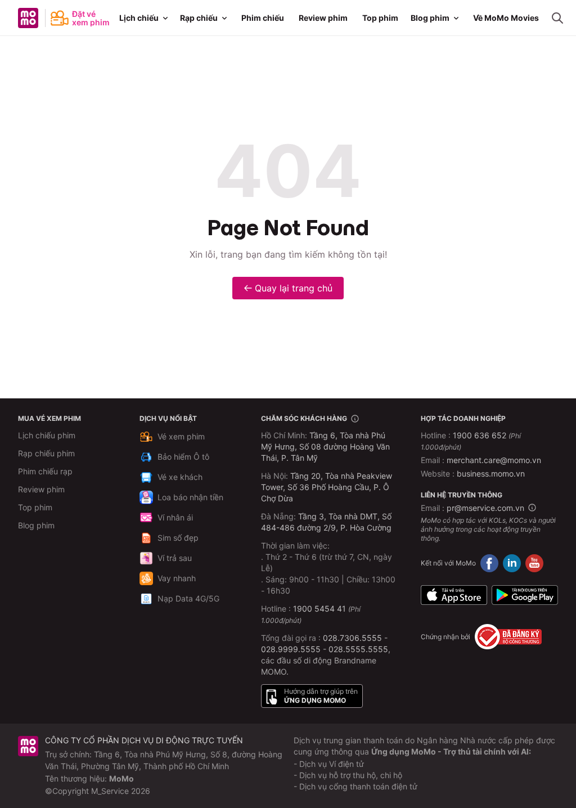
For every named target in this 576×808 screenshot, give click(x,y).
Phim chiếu (262, 18)
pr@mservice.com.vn (485, 508)
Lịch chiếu (139, 18)
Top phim (380, 18)
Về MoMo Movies (506, 18)
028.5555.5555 (358, 649)
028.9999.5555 (291, 649)
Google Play (525, 594)
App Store (454, 594)
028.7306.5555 (352, 638)
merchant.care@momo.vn (494, 460)
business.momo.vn (491, 473)
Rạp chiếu (199, 18)
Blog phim (430, 18)
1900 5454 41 (319, 608)
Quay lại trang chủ (293, 288)
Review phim (323, 18)
